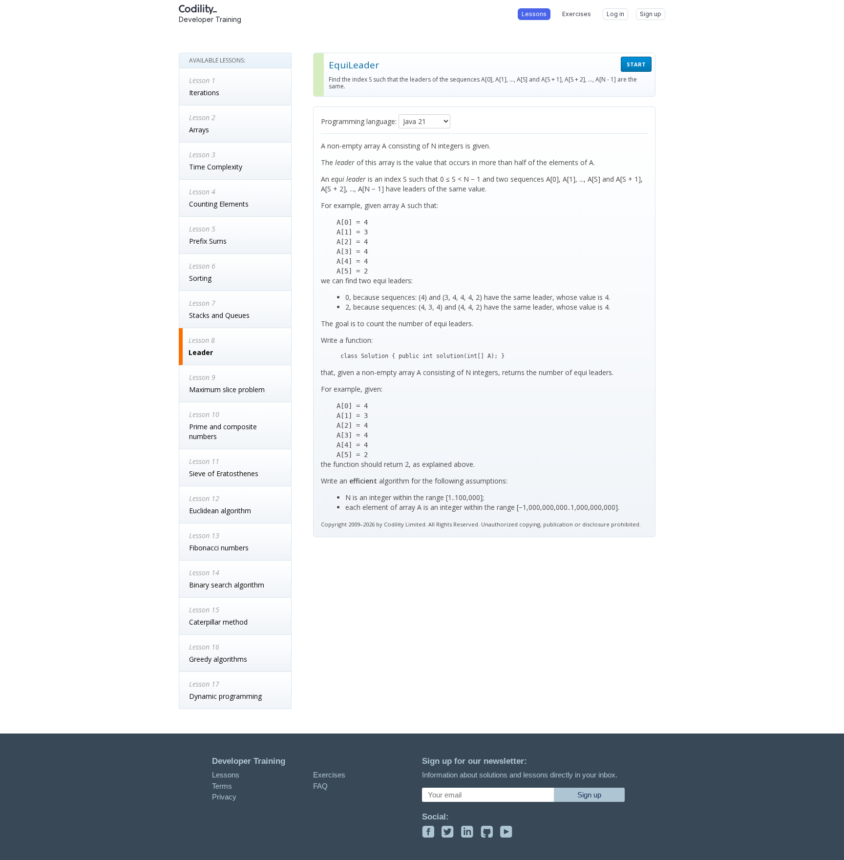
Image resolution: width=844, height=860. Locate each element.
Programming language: (359, 121)
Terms (222, 786)
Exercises (329, 775)
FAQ (320, 786)
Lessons (225, 775)
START (636, 64)
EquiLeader (354, 65)
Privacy (224, 797)
